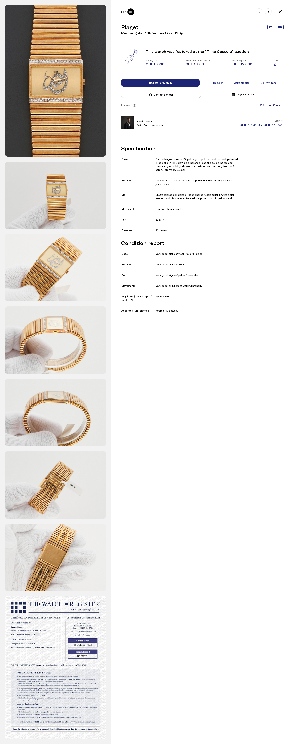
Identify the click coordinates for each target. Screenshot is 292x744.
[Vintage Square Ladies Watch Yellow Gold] (268, 11)
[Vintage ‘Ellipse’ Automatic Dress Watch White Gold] (259, 11)
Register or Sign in (160, 82)
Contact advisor (163, 94)
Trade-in (218, 82)
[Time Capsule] (280, 11)
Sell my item (268, 82)
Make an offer (241, 82)
